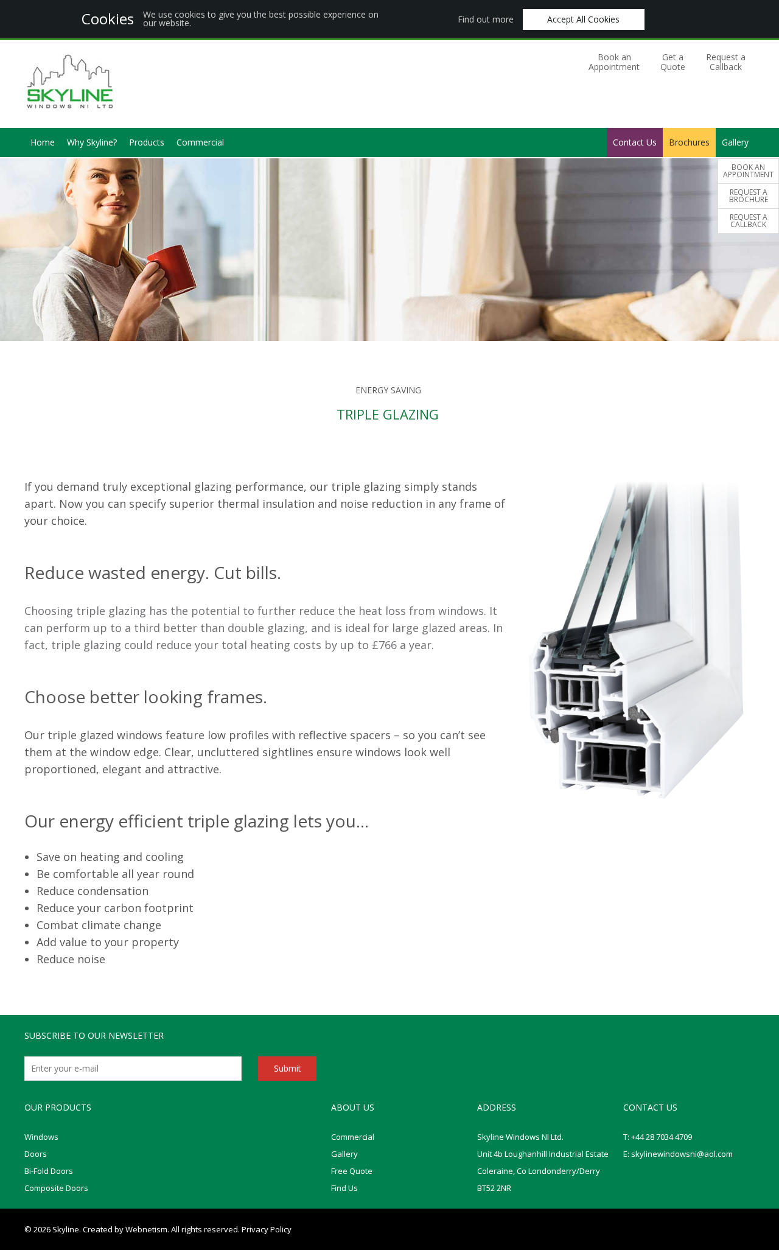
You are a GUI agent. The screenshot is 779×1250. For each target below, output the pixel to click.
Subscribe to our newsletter (94, 1035)
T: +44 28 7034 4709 (657, 1136)
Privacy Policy (267, 1229)
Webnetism (146, 1229)
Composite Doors (56, 1187)
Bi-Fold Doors (48, 1170)
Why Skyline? (92, 142)
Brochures (689, 142)
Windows (41, 1136)
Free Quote (351, 1170)
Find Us (344, 1187)
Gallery (735, 142)
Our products (57, 1107)
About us (352, 1107)
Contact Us (635, 142)
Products (146, 142)
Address (496, 1107)
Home (42, 142)
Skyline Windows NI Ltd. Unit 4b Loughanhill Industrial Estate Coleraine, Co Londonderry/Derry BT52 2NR (543, 1162)
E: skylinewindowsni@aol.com (678, 1153)
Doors (35, 1153)
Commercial (200, 142)
